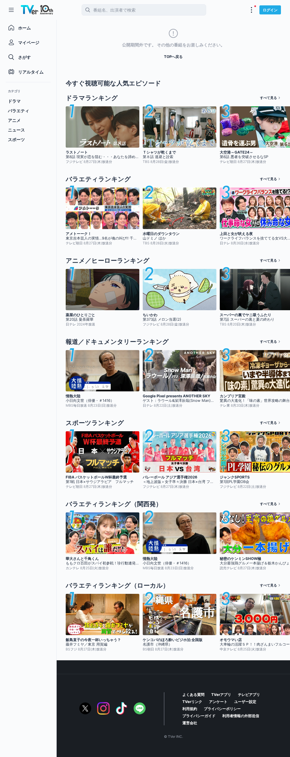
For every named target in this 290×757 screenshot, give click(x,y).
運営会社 (189, 723)
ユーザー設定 (245, 701)
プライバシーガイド (199, 715)
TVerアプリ (221, 694)
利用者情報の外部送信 (240, 715)
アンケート (218, 701)
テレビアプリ (249, 694)
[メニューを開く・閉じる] (251, 9)
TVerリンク (192, 701)
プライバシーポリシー (222, 708)
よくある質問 (193, 694)
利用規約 (189, 708)
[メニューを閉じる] (11, 9)
